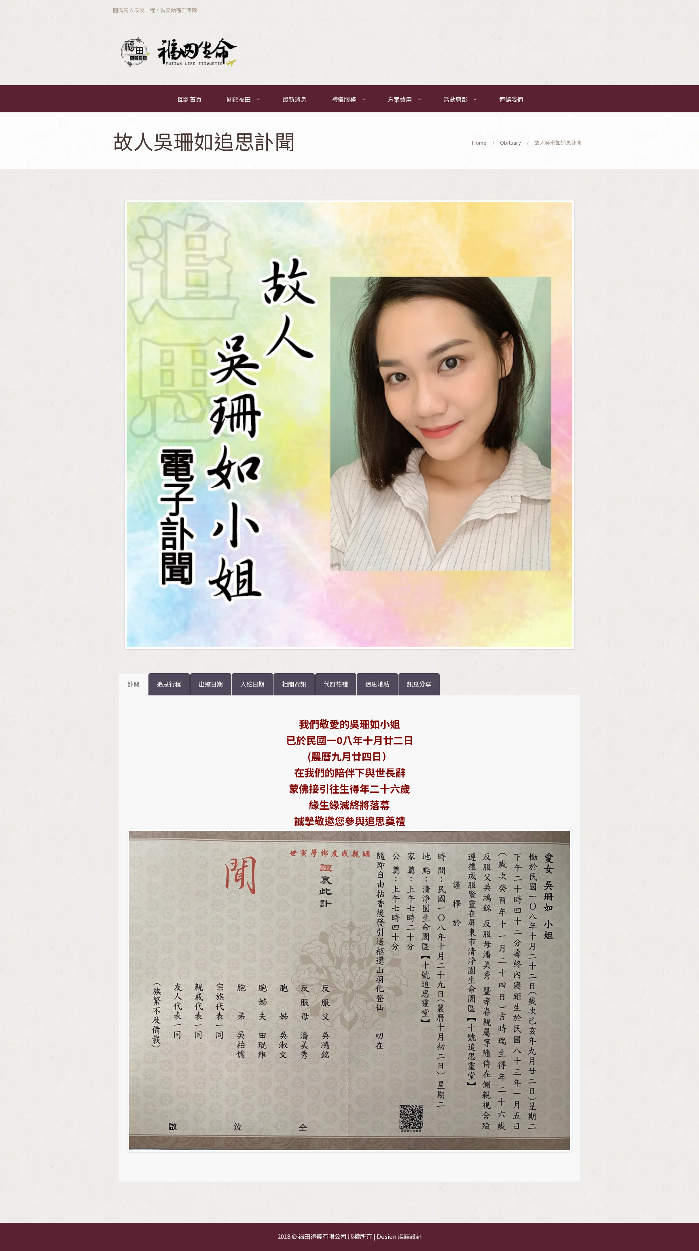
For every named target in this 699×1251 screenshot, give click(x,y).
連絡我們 (511, 99)
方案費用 (400, 99)
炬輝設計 (410, 1236)
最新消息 (294, 99)
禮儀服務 (344, 99)
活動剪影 (455, 99)
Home (479, 142)
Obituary (510, 142)
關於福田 (239, 99)
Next (584, 425)
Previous (114, 425)
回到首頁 (190, 99)
